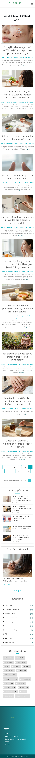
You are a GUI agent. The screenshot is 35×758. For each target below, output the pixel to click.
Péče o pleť (8, 605)
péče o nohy (24, 687)
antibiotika (21, 683)
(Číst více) (24, 65)
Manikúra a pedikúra (11, 618)
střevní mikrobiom (23, 696)
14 (14, 467)
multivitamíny (26, 679)
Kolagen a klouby (10, 614)
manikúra (16, 666)
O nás (7, 733)
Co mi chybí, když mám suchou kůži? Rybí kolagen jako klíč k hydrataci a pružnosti (17, 264)
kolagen (26, 666)
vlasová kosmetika (11, 691)
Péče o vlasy (9, 622)
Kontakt (7, 745)
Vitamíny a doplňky (11, 630)
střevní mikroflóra (10, 675)
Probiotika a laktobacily (12, 610)
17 (30, 467)
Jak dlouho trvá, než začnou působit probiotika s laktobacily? (17, 356)
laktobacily (8, 662)
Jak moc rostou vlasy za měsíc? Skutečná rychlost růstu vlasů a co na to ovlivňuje (17, 94)
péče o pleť (9, 658)
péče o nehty (9, 670)
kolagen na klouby (11, 679)
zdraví (7, 666)
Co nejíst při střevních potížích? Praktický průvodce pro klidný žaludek (17, 308)
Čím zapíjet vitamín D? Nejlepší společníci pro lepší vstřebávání (17, 443)
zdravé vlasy (9, 683)
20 (18, 471)
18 (6, 471)
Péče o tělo (8, 634)
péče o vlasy (21, 662)
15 (19, 467)
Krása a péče (9, 626)
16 (25, 467)
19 (12, 471)
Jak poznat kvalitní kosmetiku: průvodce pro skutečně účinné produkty (18, 220)
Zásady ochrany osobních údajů (15, 739)
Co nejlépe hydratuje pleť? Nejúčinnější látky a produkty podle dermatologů (17, 50)
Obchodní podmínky (11, 736)
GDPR (7, 742)
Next (29, 571)
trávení (24, 691)
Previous (5, 571)
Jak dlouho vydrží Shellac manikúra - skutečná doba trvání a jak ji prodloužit (18, 401)
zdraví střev (9, 696)
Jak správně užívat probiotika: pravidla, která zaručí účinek (17, 137)
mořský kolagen (10, 687)
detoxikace (22, 670)
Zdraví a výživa (9, 642)
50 (28, 471)
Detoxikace (8, 638)
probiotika (20, 658)
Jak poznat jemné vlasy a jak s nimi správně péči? (17, 177)
